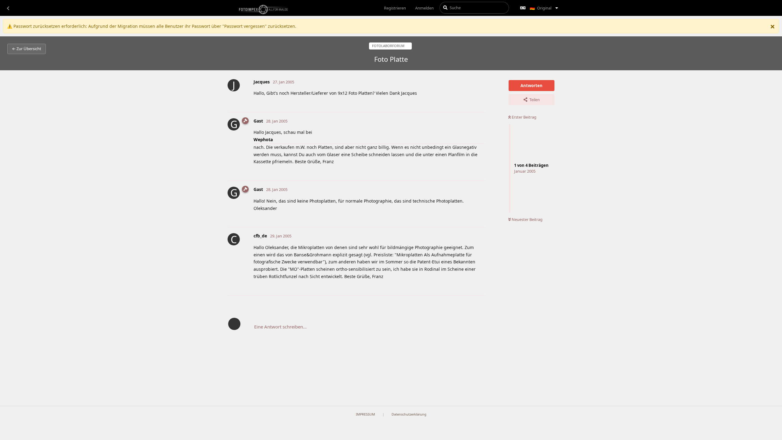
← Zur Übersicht (26, 48)
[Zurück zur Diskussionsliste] (7, 7)
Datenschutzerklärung (409, 414)
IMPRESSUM (365, 414)
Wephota (263, 139)
